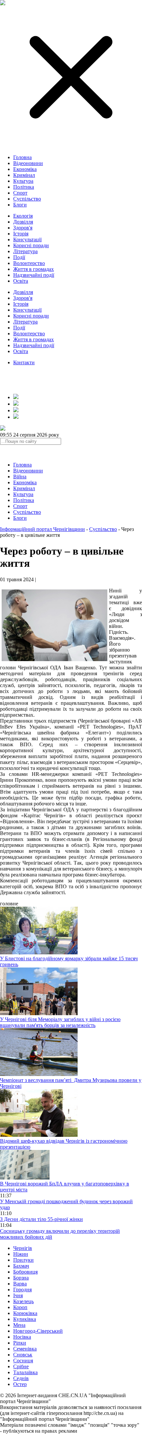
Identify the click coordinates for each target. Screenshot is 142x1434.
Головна (22, 157)
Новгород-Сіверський (38, 1331)
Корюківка (25, 1313)
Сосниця (23, 1360)
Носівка (22, 1337)
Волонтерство (29, 263)
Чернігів (22, 1248)
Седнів (21, 1378)
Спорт (20, 193)
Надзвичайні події (33, 275)
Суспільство (27, 199)
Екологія (23, 216)
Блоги (20, 204)
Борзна (21, 1277)
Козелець (23, 1301)
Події (19, 257)
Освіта (20, 281)
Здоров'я (22, 227)
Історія (20, 233)
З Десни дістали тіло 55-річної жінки (41, 1219)
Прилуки (23, 1260)
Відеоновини (28, 163)
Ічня (18, 1295)
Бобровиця (25, 1272)
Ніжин (20, 1254)
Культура (23, 181)
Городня (22, 1289)
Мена (19, 1325)
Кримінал (24, 175)
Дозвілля (23, 222)
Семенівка (25, 1348)
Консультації (27, 239)
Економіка (25, 169)
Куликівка (24, 1319)
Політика (23, 187)
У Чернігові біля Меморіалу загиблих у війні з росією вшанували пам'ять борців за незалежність (60, 1022)
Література (25, 251)
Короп (20, 1307)
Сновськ (22, 1354)
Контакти (24, 362)
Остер (20, 1384)
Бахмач (21, 1266)
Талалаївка (25, 1372)
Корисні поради (31, 245)
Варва (20, 1283)
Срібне (21, 1366)
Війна (19, 476)
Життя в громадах (33, 269)
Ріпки (19, 1343)
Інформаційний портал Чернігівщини (42, 529)
